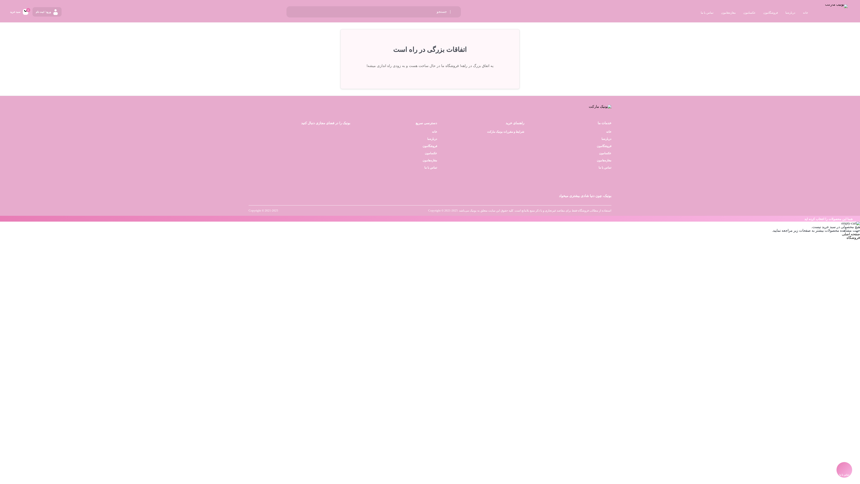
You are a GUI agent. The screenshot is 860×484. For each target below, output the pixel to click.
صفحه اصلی (851, 234)
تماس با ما (605, 167)
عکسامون (605, 153)
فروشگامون (604, 146)
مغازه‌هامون (604, 160)
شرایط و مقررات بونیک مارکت (505, 131)
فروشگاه (853, 238)
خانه (608, 131)
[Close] (1, 218)
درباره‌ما (606, 138)
